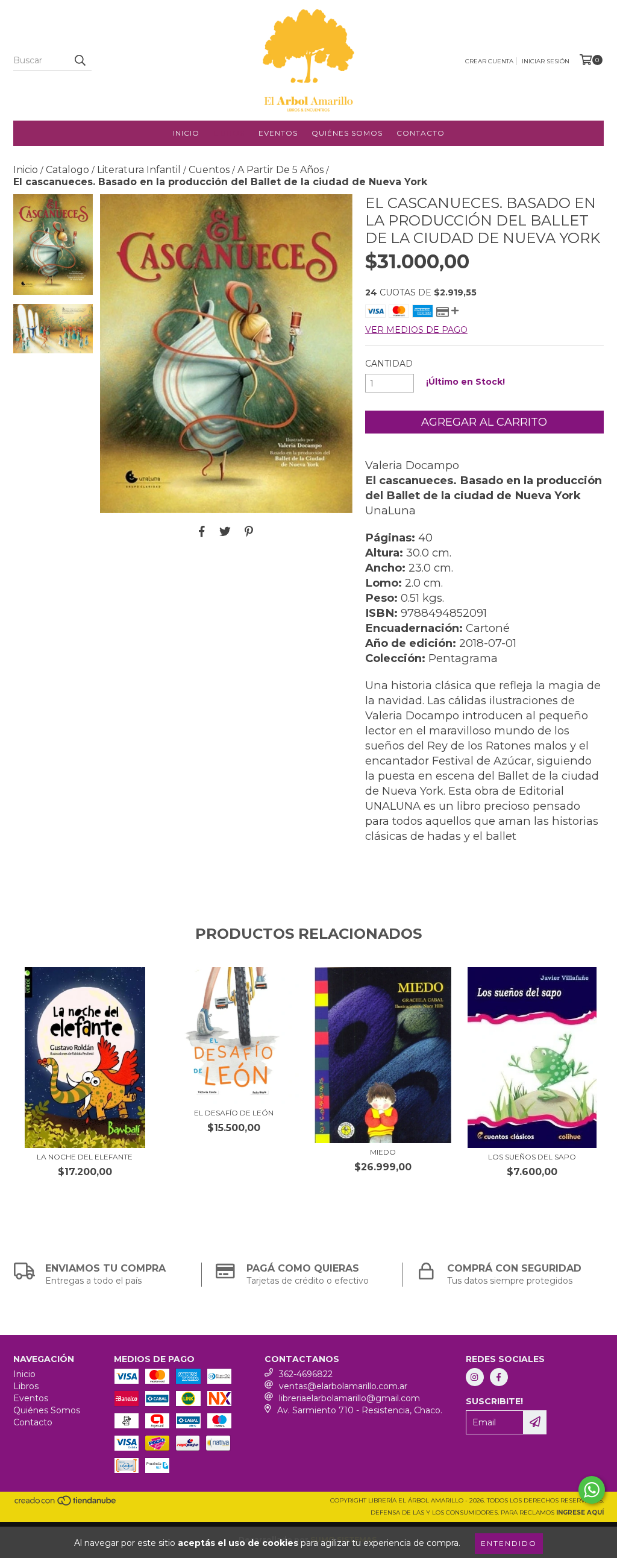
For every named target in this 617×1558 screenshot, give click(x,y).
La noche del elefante (85, 1156)
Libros (229, 132)
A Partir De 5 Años (280, 169)
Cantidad (389, 363)
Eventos (278, 132)
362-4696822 (306, 1374)
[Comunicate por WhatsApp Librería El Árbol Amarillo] (591, 1490)
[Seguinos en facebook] (499, 1377)
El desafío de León (234, 1112)
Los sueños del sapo (532, 1156)
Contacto (420, 132)
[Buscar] (79, 60)
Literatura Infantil (139, 169)
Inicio (186, 132)
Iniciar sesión (545, 61)
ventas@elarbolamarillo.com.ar (343, 1386)
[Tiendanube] (66, 1504)
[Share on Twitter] (225, 531)
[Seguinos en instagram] (475, 1377)
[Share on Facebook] (202, 531)
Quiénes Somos (347, 132)
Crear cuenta (489, 61)
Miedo (383, 1151)
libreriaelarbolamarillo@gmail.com (349, 1398)
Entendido (509, 1543)
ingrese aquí (580, 1512)
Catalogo (67, 169)
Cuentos (209, 169)
